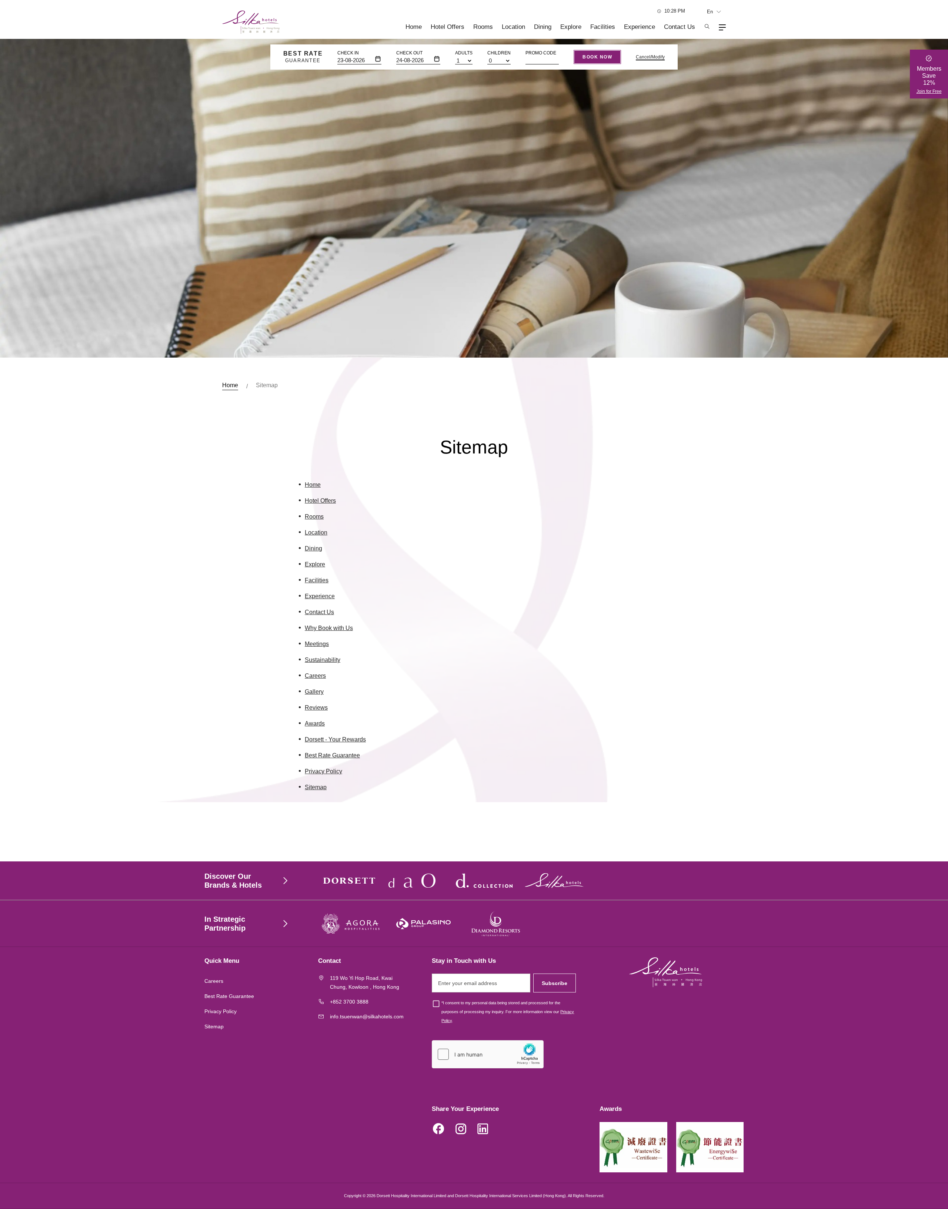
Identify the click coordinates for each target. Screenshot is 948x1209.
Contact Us (679, 26)
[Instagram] (460, 1130)
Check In (348, 53)
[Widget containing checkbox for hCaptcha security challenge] (488, 1054)
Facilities (602, 26)
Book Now (597, 57)
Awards (315, 723)
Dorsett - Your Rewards (335, 739)
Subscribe (554, 983)
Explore (570, 26)
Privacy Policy (323, 771)
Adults (464, 53)
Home (413, 26)
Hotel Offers (447, 26)
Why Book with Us (329, 628)
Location (513, 26)
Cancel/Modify (650, 57)
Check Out (409, 53)
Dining (542, 26)
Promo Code (540, 53)
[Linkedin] (483, 1130)
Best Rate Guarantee (332, 755)
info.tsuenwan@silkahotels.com (367, 1016)
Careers (315, 676)
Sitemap (316, 787)
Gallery (314, 692)
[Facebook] (438, 1130)
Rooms (483, 26)
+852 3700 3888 (349, 1002)
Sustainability (322, 660)
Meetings (317, 644)
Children (499, 53)
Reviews (316, 707)
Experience (639, 26)
